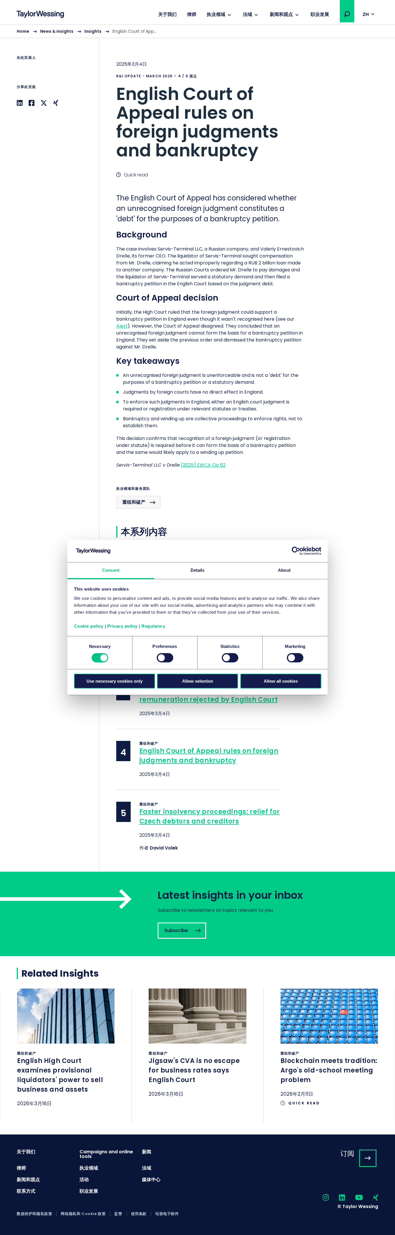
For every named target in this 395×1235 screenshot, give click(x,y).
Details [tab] (198, 570)
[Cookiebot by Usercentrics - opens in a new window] (296, 551)
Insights (92, 31)
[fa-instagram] (321, 1198)
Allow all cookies (281, 681)
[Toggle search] (347, 14)
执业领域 (216, 14)
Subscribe (197, 914)
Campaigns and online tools (106, 1154)
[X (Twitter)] (43, 103)
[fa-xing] (370, 1198)
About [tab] (284, 570)
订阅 (347, 1153)
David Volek (164, 848)
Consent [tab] (110, 570)
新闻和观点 (281, 14)
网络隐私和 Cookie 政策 (83, 1214)
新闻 (146, 1151)
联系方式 (26, 1191)
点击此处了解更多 (65, 1055)
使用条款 (139, 1214)
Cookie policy (89, 626)
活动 (84, 1179)
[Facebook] (31, 103)
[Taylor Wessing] (40, 15)
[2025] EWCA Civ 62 (203, 465)
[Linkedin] (20, 103)
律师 (191, 14)
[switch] (165, 657)
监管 (118, 1214)
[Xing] (55, 103)
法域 (247, 14)
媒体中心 (151, 1179)
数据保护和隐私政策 (34, 1214)
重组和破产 (133, 502)
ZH (366, 14)
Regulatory (153, 626)
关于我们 (167, 14)
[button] (347, 14)
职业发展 (320, 14)
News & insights (56, 31)
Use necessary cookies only (114, 681)
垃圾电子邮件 (167, 1214)
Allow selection (197, 681)
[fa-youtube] (354, 1198)
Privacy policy (122, 626)
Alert (122, 326)
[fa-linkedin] (337, 1198)
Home (23, 31)
